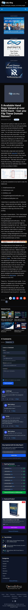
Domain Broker (6, 596)
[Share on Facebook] (14, 298)
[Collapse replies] (25, 392)
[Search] (25, 9)
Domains (16, 119)
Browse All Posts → (14, 580)
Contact (25, 596)
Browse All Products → (14, 531)
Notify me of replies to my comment (12, 380)
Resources (14, 596)
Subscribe (14, 455)
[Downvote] (7, 399)
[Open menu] (2, 9)
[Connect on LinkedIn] (15, 601)
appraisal (14, 153)
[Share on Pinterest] (17, 298)
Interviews (5, 571)
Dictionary (12, 594)
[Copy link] (6, 301)
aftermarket (12, 275)
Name (4, 350)
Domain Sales (6, 561)
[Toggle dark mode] (25, 2)
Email (4, 356)
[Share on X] (10, 298)
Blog (7, 594)
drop (8, 258)
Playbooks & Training (21, 594)
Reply (17, 399)
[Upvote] (3, 399)
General (4, 566)
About (20, 596)
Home (3, 594)
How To (4, 568)
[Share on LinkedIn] (21, 298)
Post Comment (8, 383)
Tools (4, 575)
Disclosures (15, 598)
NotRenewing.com (12, 605)
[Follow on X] (12, 601)
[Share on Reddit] (24, 298)
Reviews (5, 573)
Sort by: (3, 342)
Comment (5, 368)
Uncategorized (6, 578)
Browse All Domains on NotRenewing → (14, 492)
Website (7, 363)
